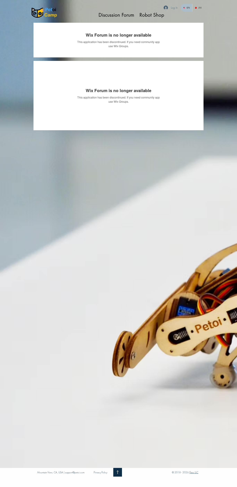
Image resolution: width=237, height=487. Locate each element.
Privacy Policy (100, 472)
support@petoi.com (74, 472)
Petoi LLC (193, 472)
